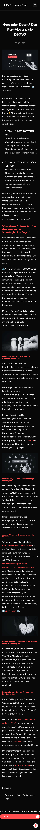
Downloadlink (11, 611)
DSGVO (30, 440)
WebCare (17, 741)
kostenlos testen (22, 765)
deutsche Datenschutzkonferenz (17, 545)
